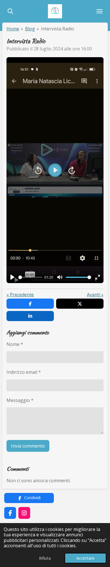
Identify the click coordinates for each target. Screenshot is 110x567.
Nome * (14, 344)
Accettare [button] (85, 558)
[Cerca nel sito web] (10, 11)
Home (12, 29)
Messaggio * (20, 400)
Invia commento (28, 446)
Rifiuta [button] (45, 558)
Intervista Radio (57, 29)
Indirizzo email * (23, 372)
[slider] (30, 277)
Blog (30, 29)
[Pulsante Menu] (99, 11)
